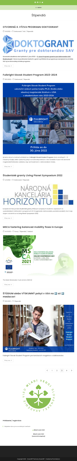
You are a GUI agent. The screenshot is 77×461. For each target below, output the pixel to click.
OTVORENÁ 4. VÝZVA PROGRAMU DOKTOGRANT (30, 27)
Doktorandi (17, 31)
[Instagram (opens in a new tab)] (40, 2)
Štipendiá (30, 31)
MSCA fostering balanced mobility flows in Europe (33, 227)
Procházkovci (56, 459)
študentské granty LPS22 (28, 209)
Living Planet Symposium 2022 (28, 213)
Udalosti (30, 231)
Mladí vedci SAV (39, 430)
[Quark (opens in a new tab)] (42, 2)
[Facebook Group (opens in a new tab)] (37, 2)
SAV (24, 31)
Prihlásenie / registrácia (12, 421)
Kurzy (16, 231)
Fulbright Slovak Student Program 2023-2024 (30, 74)
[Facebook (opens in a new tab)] (35, 2)
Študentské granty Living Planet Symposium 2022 (32, 175)
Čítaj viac (9, 66)
